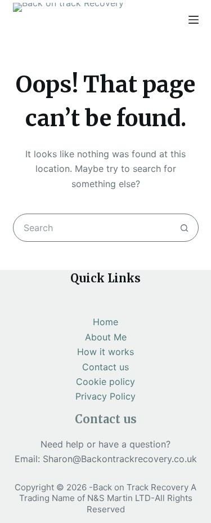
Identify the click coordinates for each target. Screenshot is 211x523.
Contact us (105, 367)
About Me (106, 337)
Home (105, 321)
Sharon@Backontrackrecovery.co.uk (120, 458)
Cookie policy (105, 381)
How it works (105, 351)
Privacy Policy (105, 396)
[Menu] (193, 20)
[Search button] (184, 227)
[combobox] (92, 228)
